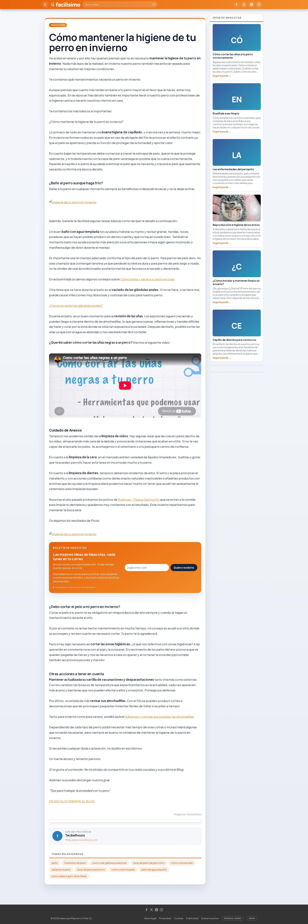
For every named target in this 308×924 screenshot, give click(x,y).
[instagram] (259, 4)
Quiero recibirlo (184, 567)
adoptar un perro (61, 869)
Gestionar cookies (232, 918)
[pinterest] (251, 4)
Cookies (178, 918)
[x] (244, 4)
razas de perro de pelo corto (149, 862)
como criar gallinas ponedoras (109, 862)
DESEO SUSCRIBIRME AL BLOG (72, 801)
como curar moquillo (123, 869)
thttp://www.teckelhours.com (81, 840)
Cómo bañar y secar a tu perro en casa (147, 279)
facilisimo (68, 4)
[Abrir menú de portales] (45, 4)
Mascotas (58, 25)
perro (55, 862)
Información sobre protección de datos (75, 587)
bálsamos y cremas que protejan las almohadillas (159, 716)
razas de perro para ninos (91, 869)
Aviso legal (150, 918)
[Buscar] (153, 4)
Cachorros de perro (75, 862)
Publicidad (192, 918)
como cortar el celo (182, 862)
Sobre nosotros (210, 918)
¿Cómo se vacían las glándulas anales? (75, 305)
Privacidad (165, 918)
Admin (252, 918)
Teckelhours (75, 835)
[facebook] (236, 4)
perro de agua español (154, 869)
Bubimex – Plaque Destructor (139, 499)
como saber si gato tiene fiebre (69, 876)
